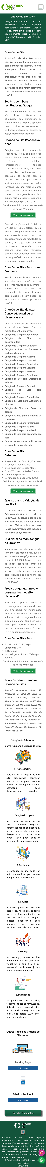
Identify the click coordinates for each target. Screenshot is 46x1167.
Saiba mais (23, 1068)
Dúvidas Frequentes (23, 1112)
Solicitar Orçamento (24, 215)
